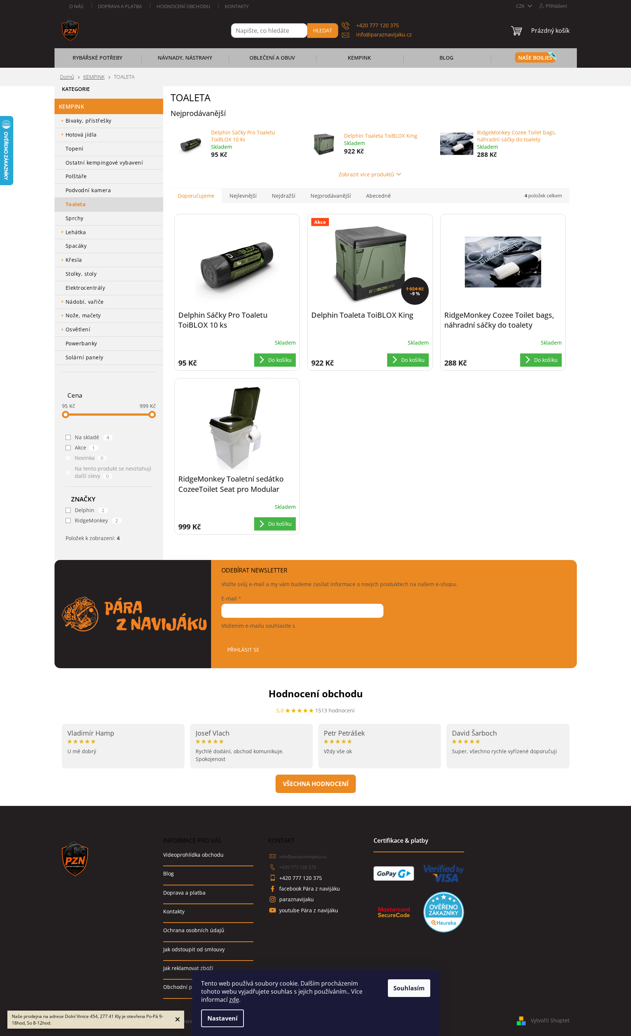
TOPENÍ (75, 148)
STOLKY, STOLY (81, 273)
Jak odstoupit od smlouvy (194, 949)
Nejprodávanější (331, 195)
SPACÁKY (76, 245)
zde (234, 1000)
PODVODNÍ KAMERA (88, 190)
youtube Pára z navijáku (308, 910)
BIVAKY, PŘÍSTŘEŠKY (89, 120)
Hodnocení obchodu (183, 6)
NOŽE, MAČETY (83, 315)
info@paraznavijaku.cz (303, 856)
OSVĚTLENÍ (78, 329)
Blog (168, 873)
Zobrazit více (316, 784)
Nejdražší (283, 195)
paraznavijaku (296, 899)
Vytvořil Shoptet (550, 1020)
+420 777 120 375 (297, 867)
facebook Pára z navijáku (309, 888)
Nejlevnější (243, 195)
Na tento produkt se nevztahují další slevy (113, 472)
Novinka (89, 457)
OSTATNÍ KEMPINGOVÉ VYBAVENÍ (104, 162)
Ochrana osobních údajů (193, 930)
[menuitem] (98, 60)
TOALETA (76, 204)
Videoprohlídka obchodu (193, 854)
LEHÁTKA (76, 232)
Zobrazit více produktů (366, 174)
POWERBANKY (81, 343)
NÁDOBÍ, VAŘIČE (85, 301)
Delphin (90, 510)
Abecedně (378, 195)
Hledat (322, 30)
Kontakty (237, 6)
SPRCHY (75, 218)
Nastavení (222, 1018)
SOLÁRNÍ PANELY (85, 357)
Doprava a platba (120, 6)
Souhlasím (409, 988)
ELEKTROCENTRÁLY (85, 287)
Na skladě (92, 437)
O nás (76, 6)
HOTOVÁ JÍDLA (81, 134)
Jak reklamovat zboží (188, 968)
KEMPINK (71, 106)
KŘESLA (74, 259)
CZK (521, 6)
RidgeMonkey (96, 520)
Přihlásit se (243, 649)
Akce (85, 447)
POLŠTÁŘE (76, 176)
